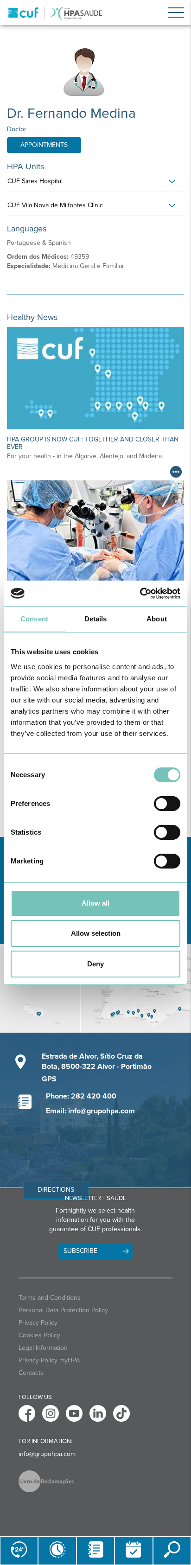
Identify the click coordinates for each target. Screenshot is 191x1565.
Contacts (31, 1373)
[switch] (167, 803)
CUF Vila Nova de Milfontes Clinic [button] (55, 205)
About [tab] (156, 619)
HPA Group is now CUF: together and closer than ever (92, 442)
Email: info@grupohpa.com (90, 1111)
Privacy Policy (38, 1323)
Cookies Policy (39, 1335)
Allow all (95, 903)
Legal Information (43, 1348)
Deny (95, 964)
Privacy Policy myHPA (49, 1360)
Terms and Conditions (50, 1298)
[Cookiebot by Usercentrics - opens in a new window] (139, 594)
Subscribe (80, 1251)
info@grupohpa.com (47, 1454)
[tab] (95, 184)
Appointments (44, 145)
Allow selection (96, 933)
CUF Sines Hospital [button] (35, 181)
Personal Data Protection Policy (63, 1310)
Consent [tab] (34, 619)
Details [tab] (95, 619)
